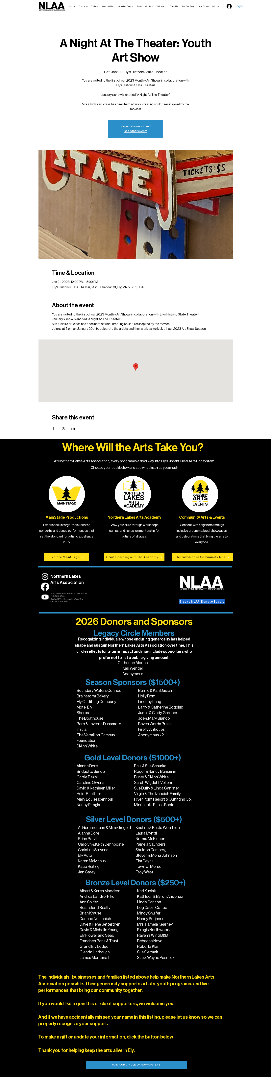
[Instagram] (45, 576)
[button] (95, 6)
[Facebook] (45, 587)
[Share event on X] (63, 428)
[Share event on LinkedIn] (73, 428)
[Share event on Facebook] (54, 428)
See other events (135, 131)
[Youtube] (45, 597)
